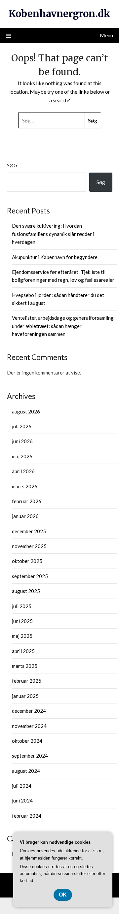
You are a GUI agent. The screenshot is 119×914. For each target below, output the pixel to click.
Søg (12, 165)
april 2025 (23, 651)
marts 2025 (24, 666)
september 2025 (30, 576)
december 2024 (29, 711)
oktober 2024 (27, 741)
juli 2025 (21, 606)
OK (63, 895)
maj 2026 (22, 456)
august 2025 (26, 591)
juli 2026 (21, 426)
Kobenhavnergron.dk (59, 14)
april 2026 (23, 471)
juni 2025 (22, 621)
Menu (106, 35)
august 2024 (26, 771)
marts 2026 (24, 486)
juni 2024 (22, 800)
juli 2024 (21, 786)
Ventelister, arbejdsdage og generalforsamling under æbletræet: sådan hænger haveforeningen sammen (63, 326)
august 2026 (26, 411)
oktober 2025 (27, 561)
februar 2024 (26, 816)
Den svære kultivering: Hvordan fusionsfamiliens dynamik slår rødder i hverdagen (53, 234)
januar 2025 (25, 696)
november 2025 (29, 546)
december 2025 (29, 531)
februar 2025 (26, 681)
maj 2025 (22, 636)
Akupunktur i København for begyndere (55, 257)
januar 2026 (25, 516)
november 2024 (29, 726)
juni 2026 (22, 441)
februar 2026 (26, 501)
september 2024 (30, 756)
